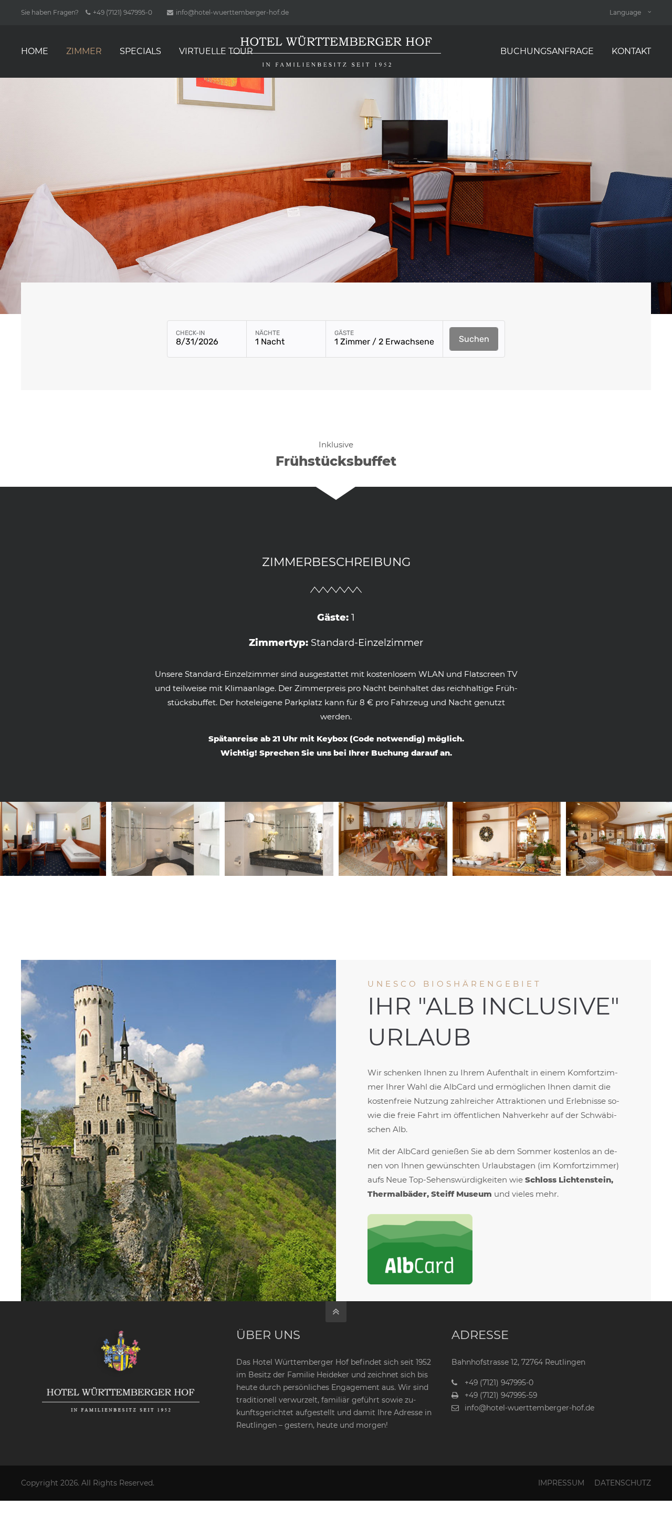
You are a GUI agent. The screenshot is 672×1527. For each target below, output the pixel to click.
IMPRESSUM (561, 1483)
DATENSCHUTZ (622, 1483)
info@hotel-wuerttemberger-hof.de (232, 12)
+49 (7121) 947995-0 (122, 12)
